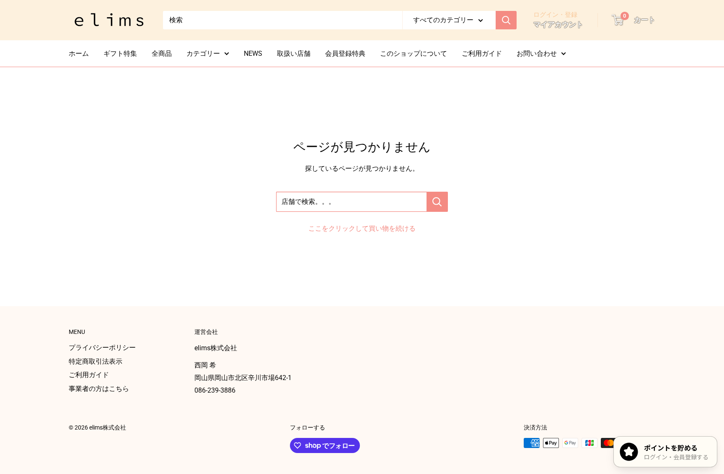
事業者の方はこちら (99, 389)
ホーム (79, 53)
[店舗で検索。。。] (437, 202)
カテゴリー (203, 53)
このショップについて (413, 53)
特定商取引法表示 (95, 361)
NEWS (253, 53)
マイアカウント (558, 24)
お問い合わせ (537, 53)
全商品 (162, 53)
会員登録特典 (345, 53)
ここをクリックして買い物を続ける (362, 228)
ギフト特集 (120, 53)
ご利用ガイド (482, 53)
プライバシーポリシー (102, 348)
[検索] (506, 20)
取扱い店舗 (293, 53)
